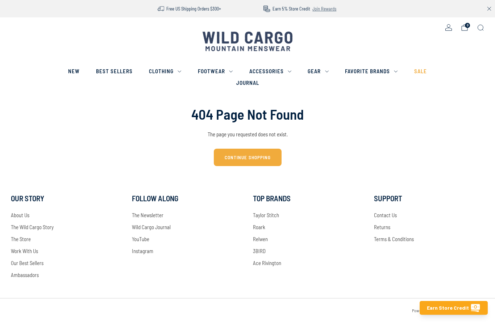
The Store (21, 239)
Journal (247, 82)
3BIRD (259, 251)
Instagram (142, 251)
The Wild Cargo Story (32, 227)
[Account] (448, 27)
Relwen (260, 239)
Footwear (211, 71)
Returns (382, 227)
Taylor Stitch (266, 215)
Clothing (161, 71)
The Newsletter (147, 215)
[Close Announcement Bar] (489, 8)
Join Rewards (324, 9)
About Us (20, 215)
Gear (314, 71)
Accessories (266, 71)
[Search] (480, 27)
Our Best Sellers (27, 263)
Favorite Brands (367, 71)
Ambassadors (25, 275)
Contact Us (385, 215)
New (74, 71)
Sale (420, 71)
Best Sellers (114, 71)
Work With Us (24, 251)
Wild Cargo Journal (151, 227)
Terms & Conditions (394, 239)
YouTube (140, 239)
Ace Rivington (267, 263)
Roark (259, 227)
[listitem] (190, 8)
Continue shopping (248, 157)
